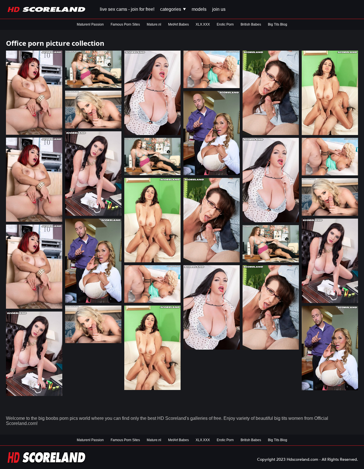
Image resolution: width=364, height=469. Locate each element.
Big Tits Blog (277, 24)
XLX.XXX (203, 24)
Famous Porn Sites (125, 24)
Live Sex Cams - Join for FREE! (127, 9)
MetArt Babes (178, 24)
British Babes (251, 24)
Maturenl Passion (90, 24)
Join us (219, 9)
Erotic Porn (225, 24)
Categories (171, 9)
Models (199, 9)
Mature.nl (154, 24)
